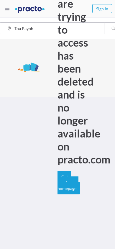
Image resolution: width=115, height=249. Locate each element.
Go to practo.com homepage (68, 182)
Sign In (102, 8)
